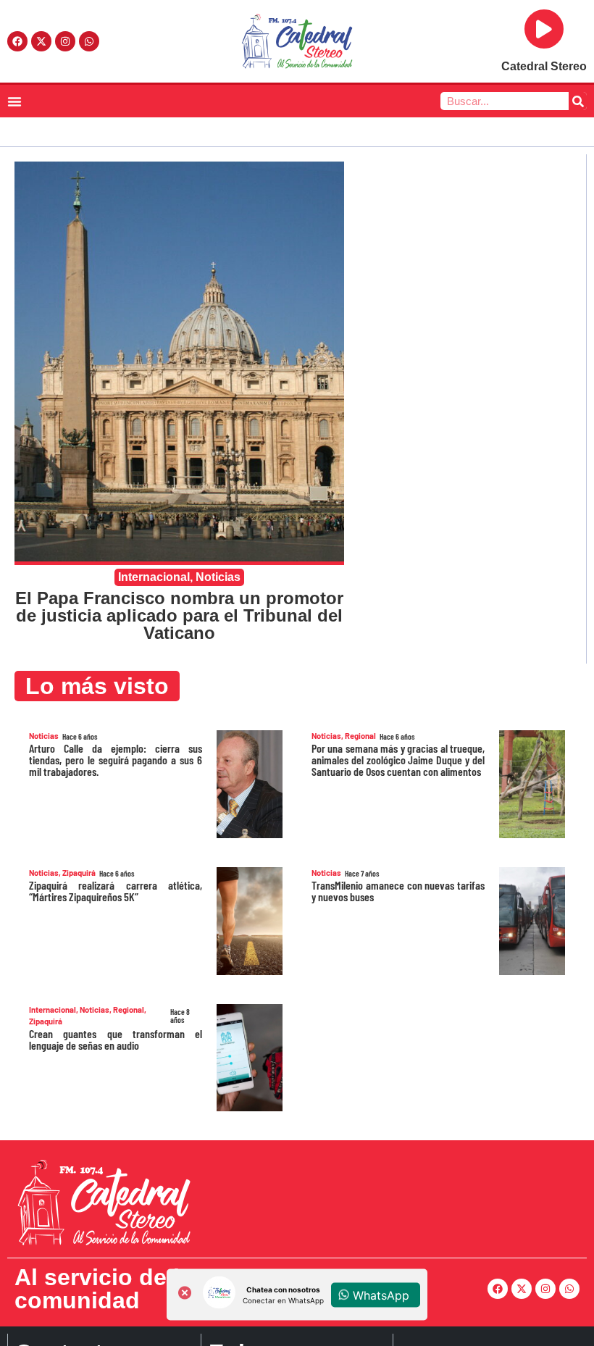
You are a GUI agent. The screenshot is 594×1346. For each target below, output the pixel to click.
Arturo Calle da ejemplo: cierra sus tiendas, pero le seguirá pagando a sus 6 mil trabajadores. (115, 759)
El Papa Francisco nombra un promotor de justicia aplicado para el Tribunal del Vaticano (179, 615)
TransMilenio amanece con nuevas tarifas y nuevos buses (398, 890)
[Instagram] (65, 41)
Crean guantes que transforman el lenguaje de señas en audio (115, 1039)
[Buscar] (578, 101)
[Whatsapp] (89, 41)
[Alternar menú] (14, 101)
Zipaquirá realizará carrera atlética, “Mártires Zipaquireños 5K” (115, 890)
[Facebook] (17, 41)
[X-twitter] (41, 41)
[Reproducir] (544, 29)
